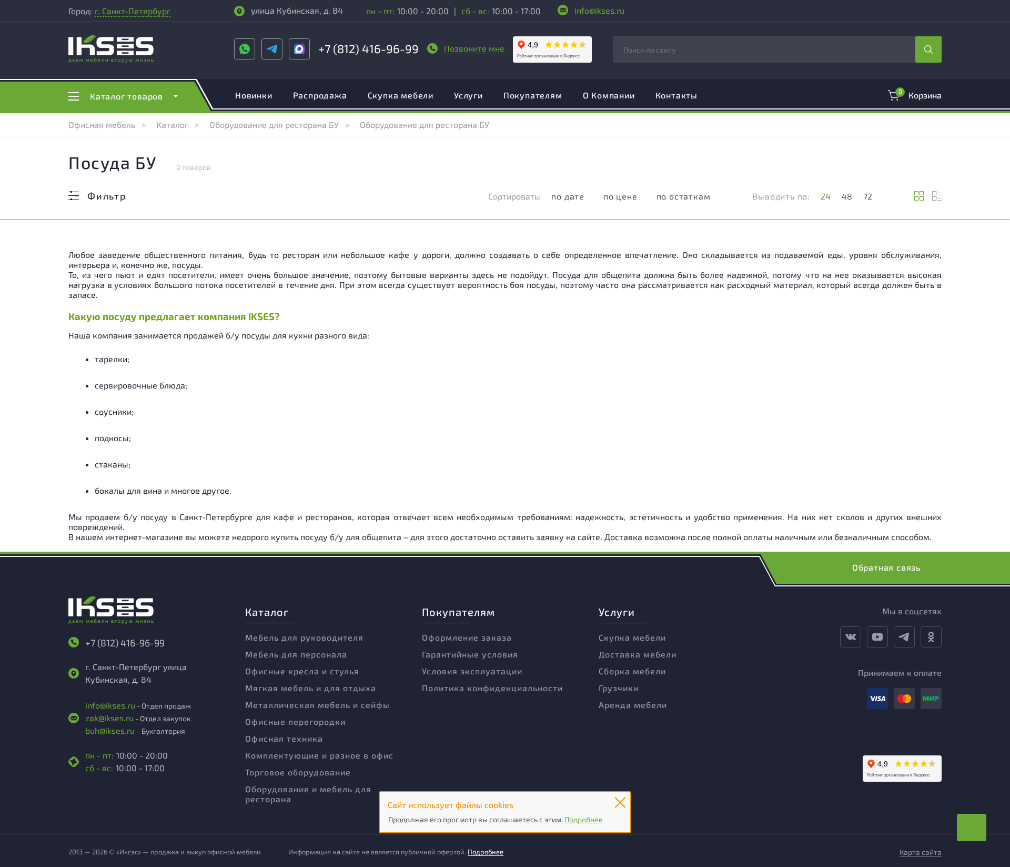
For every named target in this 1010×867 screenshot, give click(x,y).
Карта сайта (921, 852)
